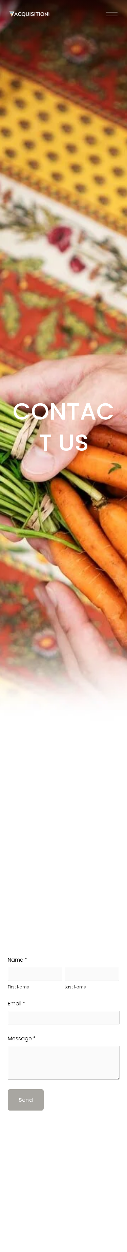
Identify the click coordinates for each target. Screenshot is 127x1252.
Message (22, 1038)
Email (16, 1003)
